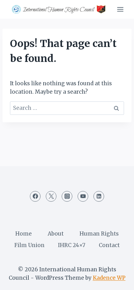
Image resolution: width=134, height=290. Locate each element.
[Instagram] (67, 196)
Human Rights (99, 233)
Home (23, 233)
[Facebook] (35, 196)
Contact (109, 245)
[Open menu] (120, 9)
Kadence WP (109, 277)
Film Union (29, 245)
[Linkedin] (98, 196)
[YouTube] (83, 196)
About (56, 233)
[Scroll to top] (118, 280)
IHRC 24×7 (71, 245)
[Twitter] (51, 196)
